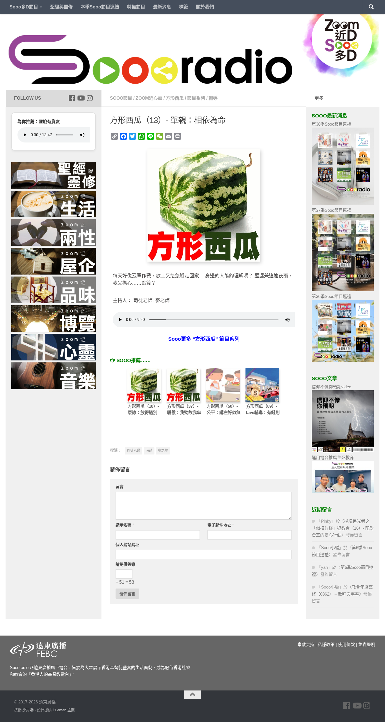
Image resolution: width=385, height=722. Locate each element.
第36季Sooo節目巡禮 (331, 296)
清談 (149, 451)
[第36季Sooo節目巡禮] (343, 360)
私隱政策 (326, 644)
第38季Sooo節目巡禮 (331, 124)
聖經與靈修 (61, 7)
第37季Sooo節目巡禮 (331, 210)
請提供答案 (125, 564)
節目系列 (196, 98)
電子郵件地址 (220, 525)
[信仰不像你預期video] (343, 450)
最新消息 (162, 7)
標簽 (183, 7)
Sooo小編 (330, 547)
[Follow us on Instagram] (89, 98)
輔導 (213, 98)
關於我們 (205, 7)
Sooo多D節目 (24, 7)
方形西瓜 (175, 98)
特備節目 (136, 7)
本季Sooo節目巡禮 (100, 7)
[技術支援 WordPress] (32, 710)
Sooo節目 (121, 98)
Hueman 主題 (64, 710)
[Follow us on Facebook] (71, 98)
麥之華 (163, 451)
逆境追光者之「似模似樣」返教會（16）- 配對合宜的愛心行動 (343, 528)
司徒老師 (133, 451)
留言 (119, 486)
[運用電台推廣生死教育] (343, 491)
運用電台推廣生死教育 (333, 457)
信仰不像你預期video (331, 386)
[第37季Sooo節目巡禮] (343, 289)
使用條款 (346, 644)
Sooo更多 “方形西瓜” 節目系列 (204, 339)
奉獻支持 (305, 644)
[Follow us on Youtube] (80, 98)
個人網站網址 (127, 544)
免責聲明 (366, 644)
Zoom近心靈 (149, 98)
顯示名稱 (125, 525)
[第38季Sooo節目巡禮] (343, 203)
